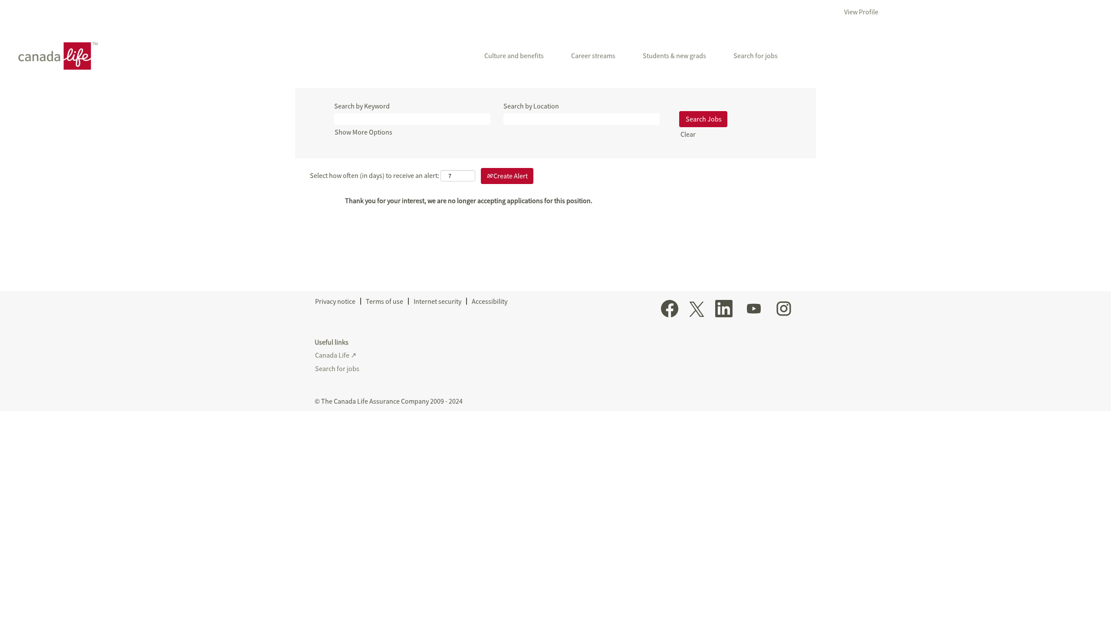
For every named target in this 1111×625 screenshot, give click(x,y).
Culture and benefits (514, 55)
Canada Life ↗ (335, 355)
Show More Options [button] (363, 132)
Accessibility (489, 301)
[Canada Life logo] (54, 56)
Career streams (593, 55)
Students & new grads (674, 55)
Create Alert (510, 175)
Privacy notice (335, 301)
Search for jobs (755, 55)
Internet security (437, 301)
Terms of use (384, 301)
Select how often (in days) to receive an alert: (374, 175)
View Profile (861, 11)
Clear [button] (688, 134)
